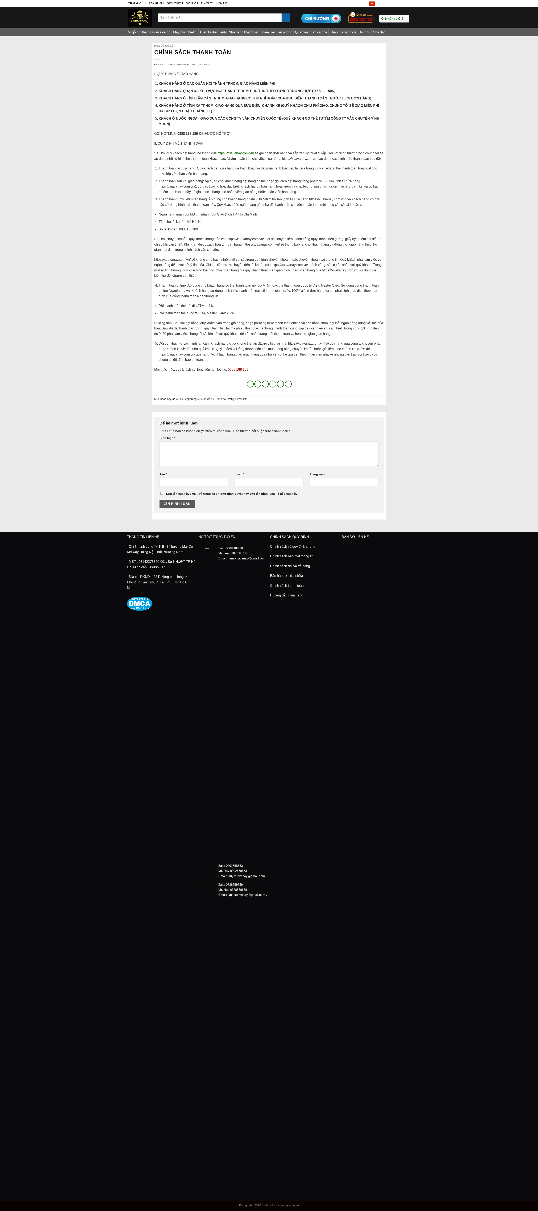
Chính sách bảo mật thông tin (292, 556)
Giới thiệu (175, 3)
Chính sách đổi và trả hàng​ (290, 566)
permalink (241, 399)
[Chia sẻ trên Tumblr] (288, 384)
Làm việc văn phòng (277, 32)
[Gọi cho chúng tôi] (398, 3)
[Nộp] (286, 17)
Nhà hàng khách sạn (244, 32)
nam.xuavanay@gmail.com (247, 558)
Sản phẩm (156, 3)
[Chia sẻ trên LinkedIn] (280, 384)
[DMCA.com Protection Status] (139, 603)
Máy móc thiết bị (185, 32)
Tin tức (207, 3)
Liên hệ (221, 3)
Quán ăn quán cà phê (311, 32)
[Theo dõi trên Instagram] (383, 3)
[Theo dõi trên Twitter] (388, 3)
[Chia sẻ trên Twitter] (257, 384)
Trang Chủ (137, 3)
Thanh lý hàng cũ (343, 32)
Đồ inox (364, 32)
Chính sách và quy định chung (292, 546)
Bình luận (167, 438)
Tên (163, 474)
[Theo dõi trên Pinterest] (402, 3)
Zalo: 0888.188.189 (231, 548)
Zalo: (221, 865)
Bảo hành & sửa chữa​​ (286, 576)
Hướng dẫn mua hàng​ (286, 595)
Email (239, 474)
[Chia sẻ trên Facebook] (250, 384)
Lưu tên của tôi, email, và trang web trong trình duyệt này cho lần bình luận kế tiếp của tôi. (231, 493)
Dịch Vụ (192, 3)
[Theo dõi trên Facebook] (379, 3)
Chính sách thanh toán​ (287, 585)
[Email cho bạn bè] (265, 384)
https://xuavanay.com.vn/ (236, 153)
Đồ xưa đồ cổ (160, 32)
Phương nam (201, 64)
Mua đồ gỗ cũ (164, 46)
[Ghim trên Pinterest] (272, 384)
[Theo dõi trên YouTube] (407, 3)
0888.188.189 (239, 553)
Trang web (317, 474)
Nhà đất (379, 32)
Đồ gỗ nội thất (137, 32)
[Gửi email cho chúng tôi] (393, 3)
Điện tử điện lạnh (213, 32)
